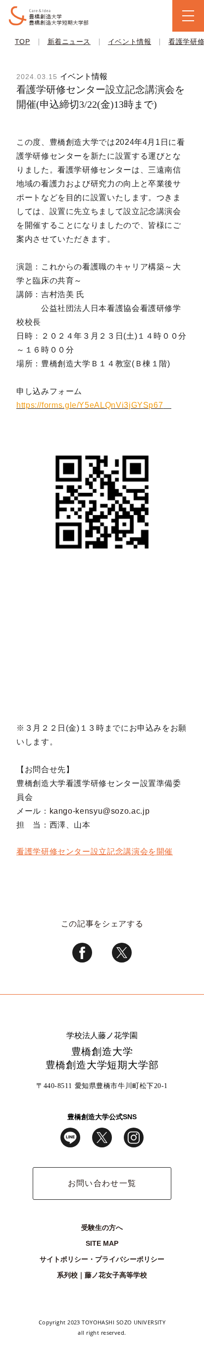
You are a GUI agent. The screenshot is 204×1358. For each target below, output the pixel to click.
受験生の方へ (102, 1227)
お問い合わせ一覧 (102, 1183)
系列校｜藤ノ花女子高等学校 (102, 1275)
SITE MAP (102, 1243)
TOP (22, 41)
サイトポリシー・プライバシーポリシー (102, 1259)
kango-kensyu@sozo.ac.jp (100, 811)
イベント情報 (129, 41)
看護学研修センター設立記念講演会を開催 (94, 851)
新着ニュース (69, 41)
